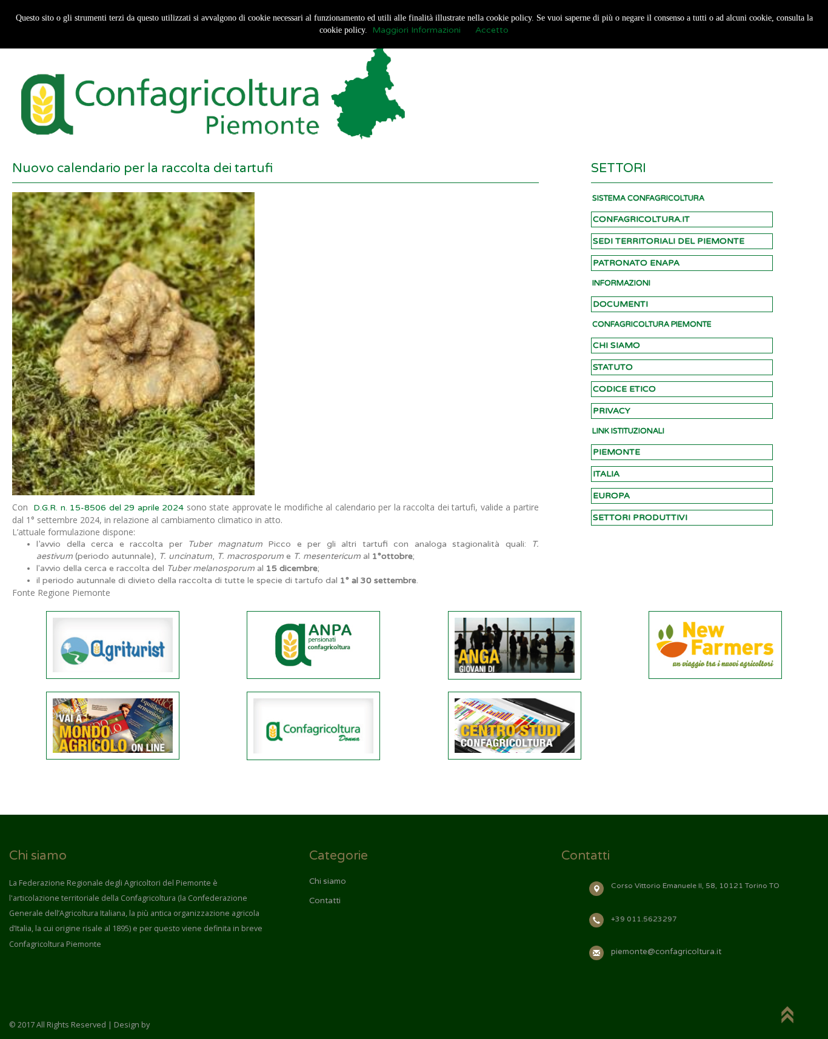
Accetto (492, 30)
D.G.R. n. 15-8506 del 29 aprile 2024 (108, 508)
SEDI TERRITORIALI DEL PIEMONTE (668, 241)
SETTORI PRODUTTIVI (640, 517)
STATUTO (613, 367)
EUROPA (611, 495)
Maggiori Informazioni (416, 30)
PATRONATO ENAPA (636, 263)
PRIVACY (611, 411)
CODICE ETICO (624, 389)
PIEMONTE (616, 452)
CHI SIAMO (616, 345)
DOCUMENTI (620, 304)
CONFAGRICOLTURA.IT (641, 219)
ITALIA (606, 474)
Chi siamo (327, 881)
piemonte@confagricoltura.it (666, 952)
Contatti (325, 901)
